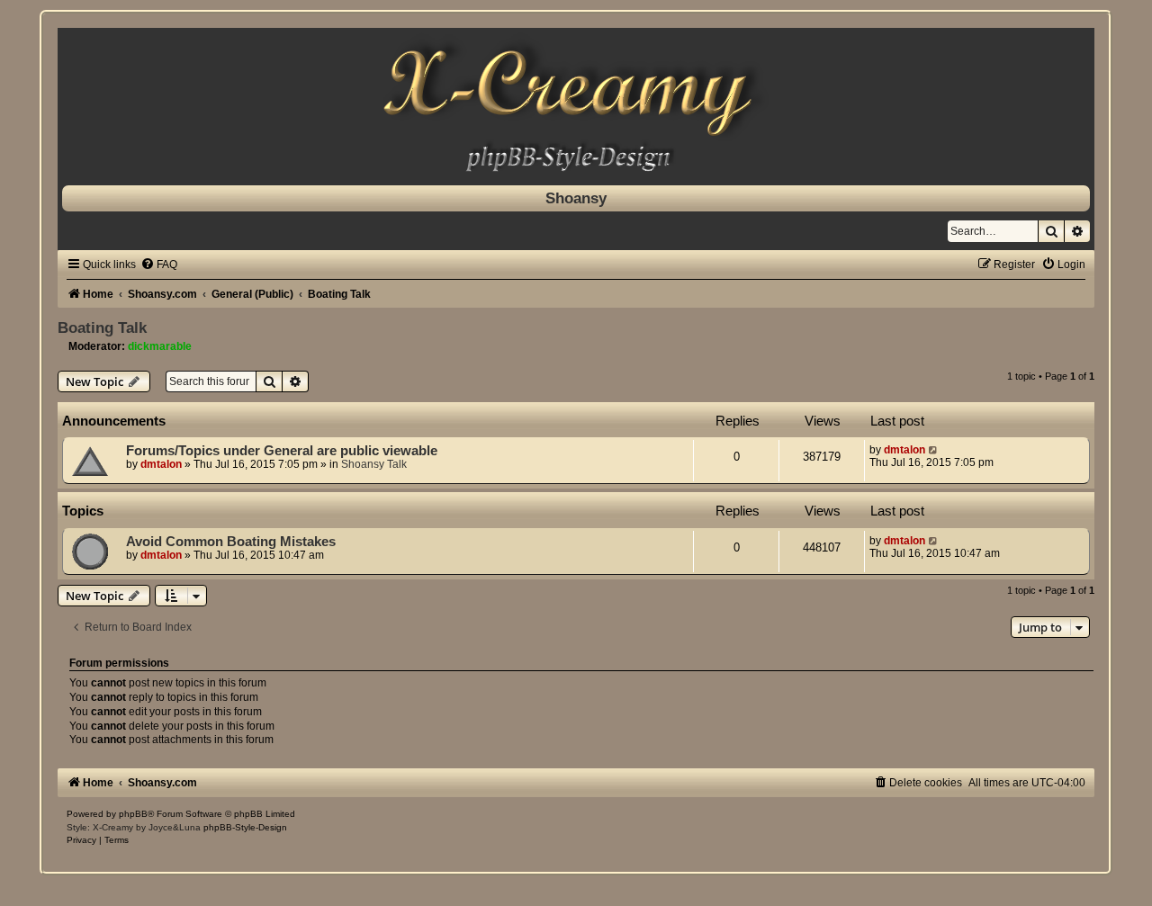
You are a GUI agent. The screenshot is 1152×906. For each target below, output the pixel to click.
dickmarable (160, 346)
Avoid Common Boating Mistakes (231, 541)
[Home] (576, 102)
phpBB (133, 814)
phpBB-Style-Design (245, 827)
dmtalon (161, 464)
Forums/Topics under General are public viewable (281, 451)
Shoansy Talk (374, 464)
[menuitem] (158, 264)
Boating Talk (102, 327)
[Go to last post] (934, 450)
